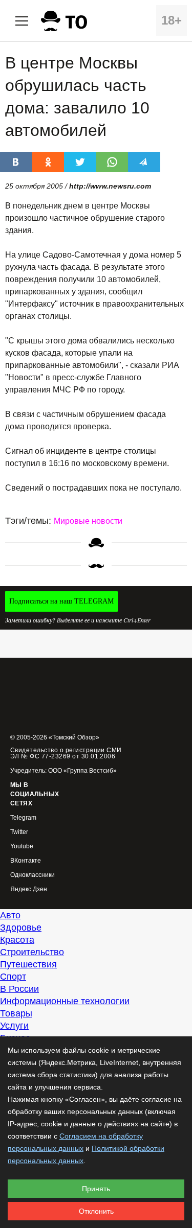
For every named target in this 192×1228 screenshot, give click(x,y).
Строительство (32, 952)
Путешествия (28, 964)
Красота (17, 940)
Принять (96, 1189)
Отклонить (96, 1211)
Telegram (23, 818)
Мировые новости (88, 521)
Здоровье (20, 927)
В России (19, 989)
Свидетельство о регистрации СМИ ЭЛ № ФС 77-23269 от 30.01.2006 (66, 753)
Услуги (14, 1026)
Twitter (19, 832)
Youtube (21, 846)
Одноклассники (32, 875)
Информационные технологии (65, 1001)
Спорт (13, 976)
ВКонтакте (25, 861)
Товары (16, 1013)
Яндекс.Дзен (28, 889)
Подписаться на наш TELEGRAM (61, 601)
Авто (10, 915)
